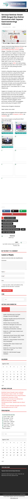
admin (14, 27)
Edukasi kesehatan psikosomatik (11, 229)
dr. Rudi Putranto (10, 218)
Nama (3, 271)
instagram (16, 114)
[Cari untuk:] (14, 299)
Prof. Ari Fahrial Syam (8, 232)
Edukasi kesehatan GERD (9, 226)
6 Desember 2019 (6, 27)
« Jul (2, 385)
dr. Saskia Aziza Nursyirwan (10, 220)
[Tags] (14, 309)
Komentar (3, 260)
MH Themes (22, 494)
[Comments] (22, 309)
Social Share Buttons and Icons (11, 496)
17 (3, 376)
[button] (26, 10)
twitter (21, 114)
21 (17, 376)
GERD (14, 63)
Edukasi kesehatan (7, 223)
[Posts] (5, 309)
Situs (2, 280)
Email (2, 276)
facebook (4, 116)
